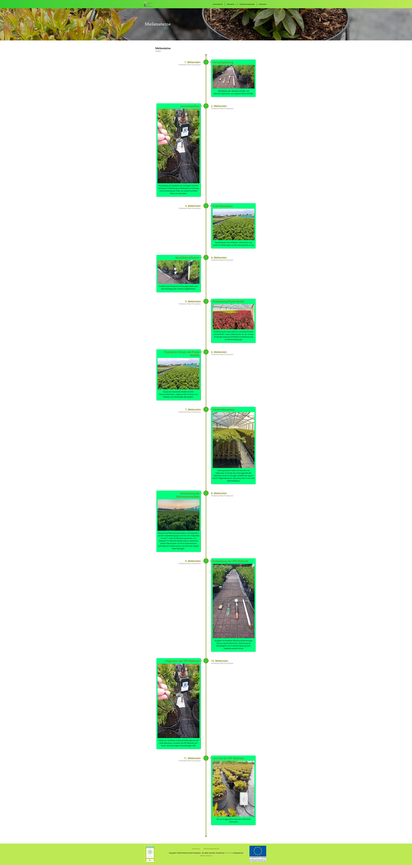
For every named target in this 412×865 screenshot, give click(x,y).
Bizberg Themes (206, 856)
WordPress (228, 853)
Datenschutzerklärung (211, 849)
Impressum (196, 849)
